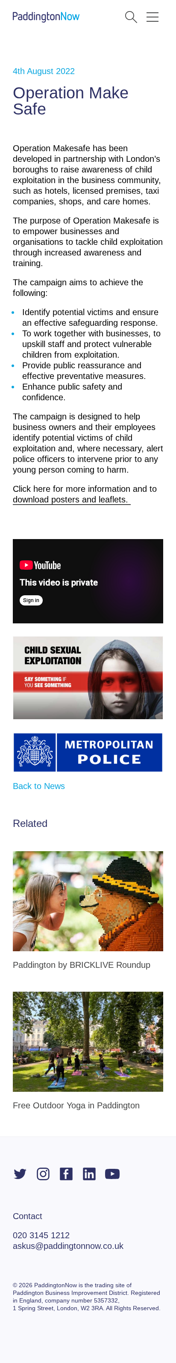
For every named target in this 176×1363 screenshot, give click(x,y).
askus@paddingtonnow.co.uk (68, 1246)
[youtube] (112, 1174)
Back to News (39, 786)
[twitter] (20, 1174)
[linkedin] (89, 1174)
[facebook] (66, 1174)
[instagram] (43, 1174)
